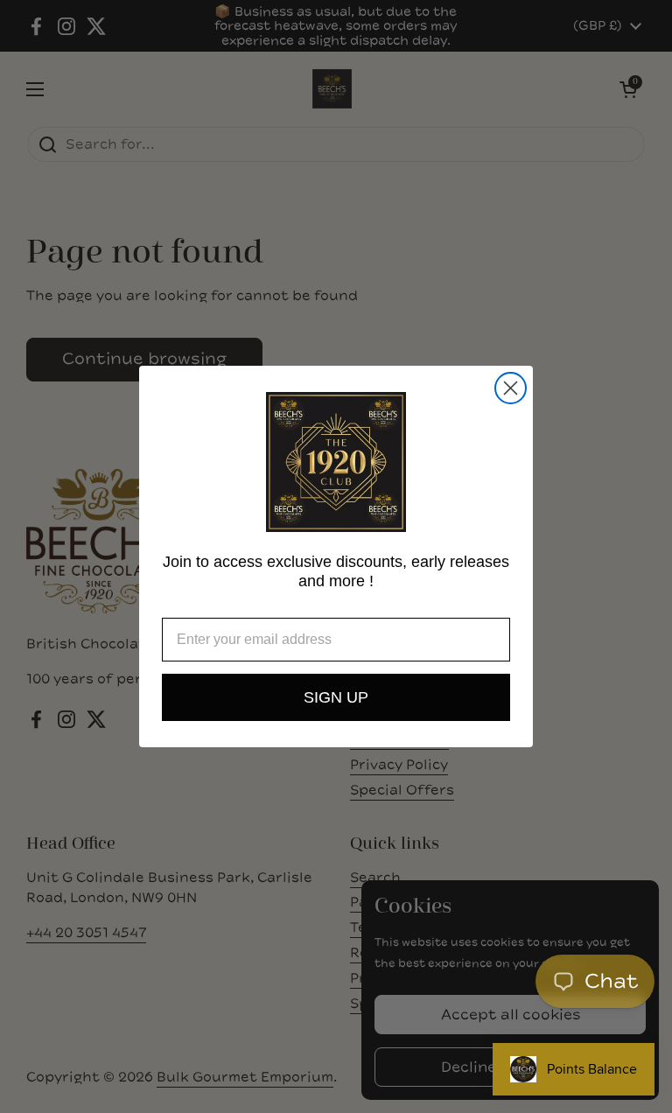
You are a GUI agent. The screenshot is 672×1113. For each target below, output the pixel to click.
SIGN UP (336, 697)
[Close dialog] (510, 388)
